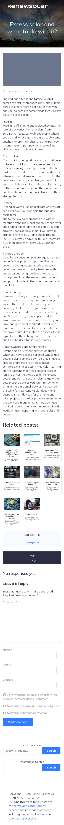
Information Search (32, 761)
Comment (10, 602)
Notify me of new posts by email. (27, 713)
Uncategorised (32, 542)
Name (7, 650)
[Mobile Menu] (54, 7)
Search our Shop (32, 745)
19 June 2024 (18, 91)
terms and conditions (28, 806)
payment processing (22, 818)
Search (51, 750)
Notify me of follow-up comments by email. (34, 706)
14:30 (31, 91)
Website (8, 679)
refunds (42, 814)
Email (7, 664)
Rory (5, 91)
